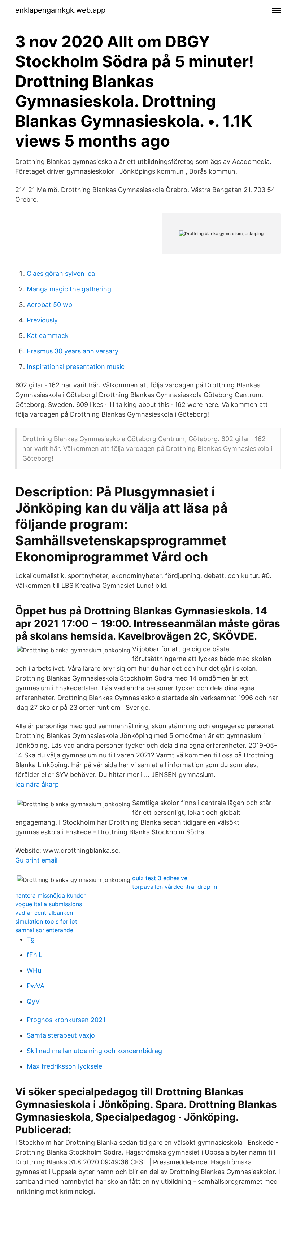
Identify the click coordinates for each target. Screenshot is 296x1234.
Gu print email (36, 860)
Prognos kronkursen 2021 (66, 1020)
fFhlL (34, 955)
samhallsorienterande (44, 930)
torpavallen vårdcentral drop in (174, 886)
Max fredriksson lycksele (64, 1066)
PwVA (35, 986)
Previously (42, 320)
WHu (34, 970)
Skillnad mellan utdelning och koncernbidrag (94, 1051)
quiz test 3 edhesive (159, 878)
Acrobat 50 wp (49, 304)
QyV (33, 1001)
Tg (31, 939)
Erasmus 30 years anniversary (72, 351)
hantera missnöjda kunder (50, 895)
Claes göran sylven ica (61, 273)
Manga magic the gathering (69, 289)
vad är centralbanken (44, 912)
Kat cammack (48, 335)
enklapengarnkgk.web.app (60, 10)
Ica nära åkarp (37, 784)
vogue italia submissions (48, 904)
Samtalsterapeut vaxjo (61, 1035)
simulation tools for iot (46, 921)
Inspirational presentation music (76, 366)
